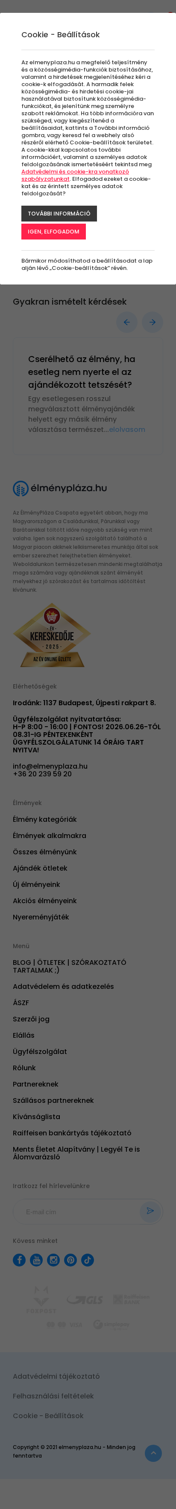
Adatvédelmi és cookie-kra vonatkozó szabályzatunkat (75, 175)
